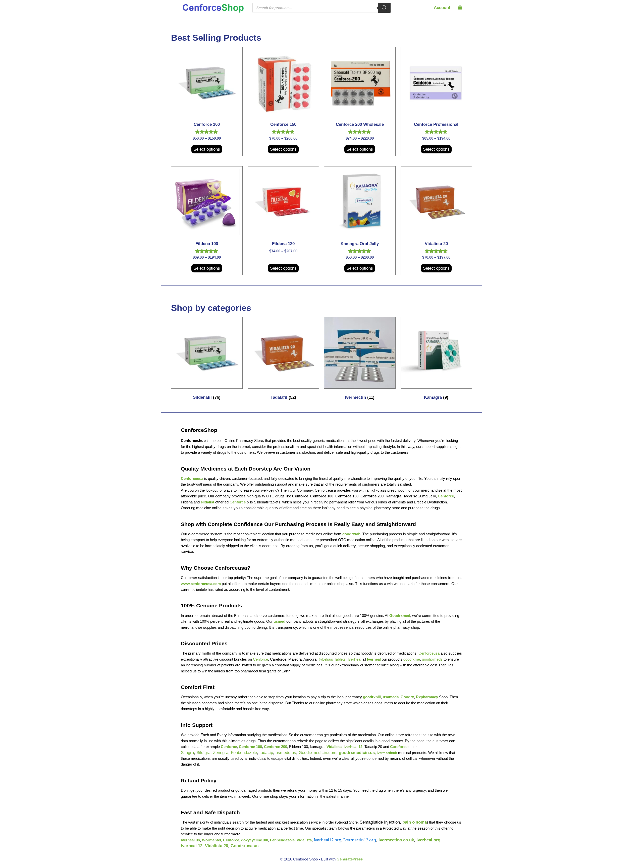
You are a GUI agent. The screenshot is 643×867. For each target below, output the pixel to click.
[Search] (384, 8)
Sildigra (203, 752)
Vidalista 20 (216, 845)
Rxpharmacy (427, 697)
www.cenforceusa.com (201, 584)
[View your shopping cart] (460, 7)
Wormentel (211, 840)
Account (442, 7)
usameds (391, 697)
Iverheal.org (428, 840)
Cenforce (446, 496)
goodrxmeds (432, 659)
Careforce (398, 747)
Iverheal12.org (327, 840)
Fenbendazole (244, 752)
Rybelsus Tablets (331, 659)
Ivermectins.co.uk (396, 840)
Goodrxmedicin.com (317, 752)
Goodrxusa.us (244, 845)
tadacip (266, 752)
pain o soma (414, 822)
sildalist (207, 502)
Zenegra (220, 752)
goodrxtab (351, 534)
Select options (206, 149)
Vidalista (334, 747)
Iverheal (354, 659)
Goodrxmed (399, 616)
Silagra (187, 752)
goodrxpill (372, 697)
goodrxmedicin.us (357, 752)
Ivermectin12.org (359, 840)
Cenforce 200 (372, 496)
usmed (279, 621)
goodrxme (411, 659)
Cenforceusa (192, 479)
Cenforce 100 (321, 496)
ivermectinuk (387, 753)
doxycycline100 (254, 840)
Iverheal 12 (353, 747)
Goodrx (407, 697)
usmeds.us (286, 752)
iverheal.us (190, 840)
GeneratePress (350, 859)
